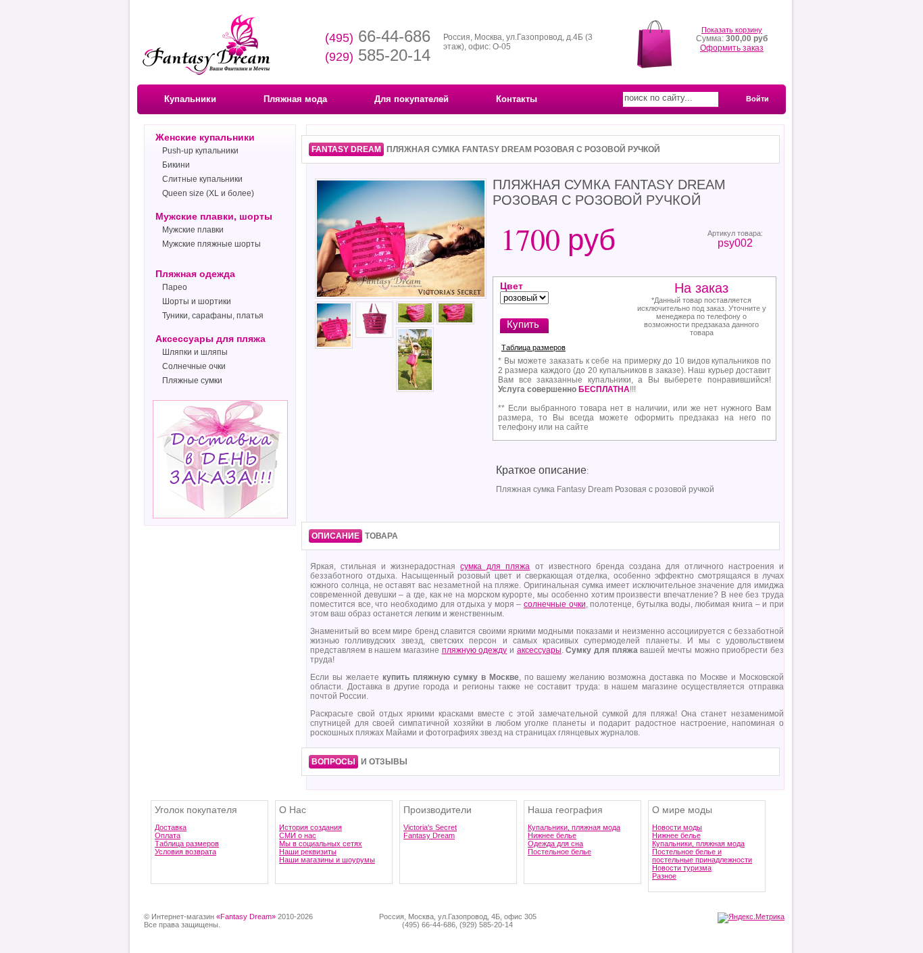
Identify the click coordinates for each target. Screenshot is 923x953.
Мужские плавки (193, 230)
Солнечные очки (194, 366)
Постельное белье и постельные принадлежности (702, 856)
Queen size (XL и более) (208, 193)
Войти (757, 99)
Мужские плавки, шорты (213, 216)
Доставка (170, 827)
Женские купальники (205, 137)
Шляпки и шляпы (195, 352)
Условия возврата (185, 852)
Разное (664, 876)
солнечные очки (555, 604)
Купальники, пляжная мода (574, 827)
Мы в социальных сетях (320, 843)
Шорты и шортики (196, 301)
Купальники (190, 99)
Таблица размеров (533, 347)
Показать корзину (731, 30)
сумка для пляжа (495, 566)
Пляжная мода (295, 99)
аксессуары (539, 650)
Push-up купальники (200, 150)
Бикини (176, 165)
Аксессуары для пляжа (210, 338)
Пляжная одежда (195, 273)
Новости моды (677, 827)
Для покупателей (411, 99)
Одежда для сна (555, 843)
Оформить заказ (732, 48)
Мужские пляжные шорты (211, 244)
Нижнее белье (552, 835)
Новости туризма (682, 868)
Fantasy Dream (429, 835)
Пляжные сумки (192, 380)
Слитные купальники (202, 179)
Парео (174, 287)
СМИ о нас (297, 835)
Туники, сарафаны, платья (213, 315)
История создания (310, 827)
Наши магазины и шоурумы (327, 860)
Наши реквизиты (307, 852)
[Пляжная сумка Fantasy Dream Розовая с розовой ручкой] (401, 297)
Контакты (516, 99)
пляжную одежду (474, 650)
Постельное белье (559, 852)
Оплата (167, 835)
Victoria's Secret (430, 827)
